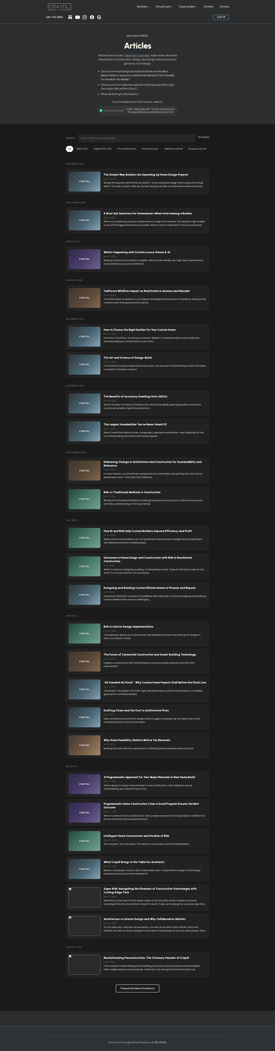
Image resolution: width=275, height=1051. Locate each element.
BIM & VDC (82, 148)
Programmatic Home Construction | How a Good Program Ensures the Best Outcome (151, 805)
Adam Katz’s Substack (137, 55)
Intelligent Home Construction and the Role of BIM (136, 835)
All (69, 148)
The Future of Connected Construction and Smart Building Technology (150, 654)
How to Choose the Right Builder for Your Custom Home (140, 329)
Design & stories (198, 148)
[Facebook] (92, 17)
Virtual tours (163, 6)
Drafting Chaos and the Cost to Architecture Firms (136, 710)
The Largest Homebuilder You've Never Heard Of (135, 424)
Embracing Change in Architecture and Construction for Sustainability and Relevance (153, 463)
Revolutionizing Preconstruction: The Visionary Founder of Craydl (146, 957)
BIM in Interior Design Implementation (128, 626)
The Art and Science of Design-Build (128, 357)
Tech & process (150, 148)
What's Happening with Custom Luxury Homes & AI (137, 252)
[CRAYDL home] (59, 7)
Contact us (114, 1042)
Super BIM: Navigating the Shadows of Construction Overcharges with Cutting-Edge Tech (150, 890)
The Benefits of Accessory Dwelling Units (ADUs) (135, 396)
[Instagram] (84, 17)
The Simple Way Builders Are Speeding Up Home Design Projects (146, 174)
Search (70, 138)
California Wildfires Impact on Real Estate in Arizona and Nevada (147, 291)
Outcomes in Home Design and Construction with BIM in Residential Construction (148, 559)
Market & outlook (174, 148)
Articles (224, 6)
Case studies (187, 6)
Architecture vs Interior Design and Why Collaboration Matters (145, 919)
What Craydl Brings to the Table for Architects (134, 862)
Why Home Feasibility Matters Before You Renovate (137, 740)
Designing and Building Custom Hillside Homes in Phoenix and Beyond (149, 587)
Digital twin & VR (102, 148)
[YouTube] (77, 17)
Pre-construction (126, 148)
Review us (146, 1042)
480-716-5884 (54, 17)
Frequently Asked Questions (137, 988)
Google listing (130, 1042)
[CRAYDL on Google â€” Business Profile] (99, 17)
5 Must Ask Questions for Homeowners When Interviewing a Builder (148, 213)
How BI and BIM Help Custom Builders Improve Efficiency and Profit (148, 531)
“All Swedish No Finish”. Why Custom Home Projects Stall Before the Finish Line (155, 682)
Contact (208, 6)
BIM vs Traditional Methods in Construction (132, 492)
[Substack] (70, 17)
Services (142, 6)
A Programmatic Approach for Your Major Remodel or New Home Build (149, 777)
